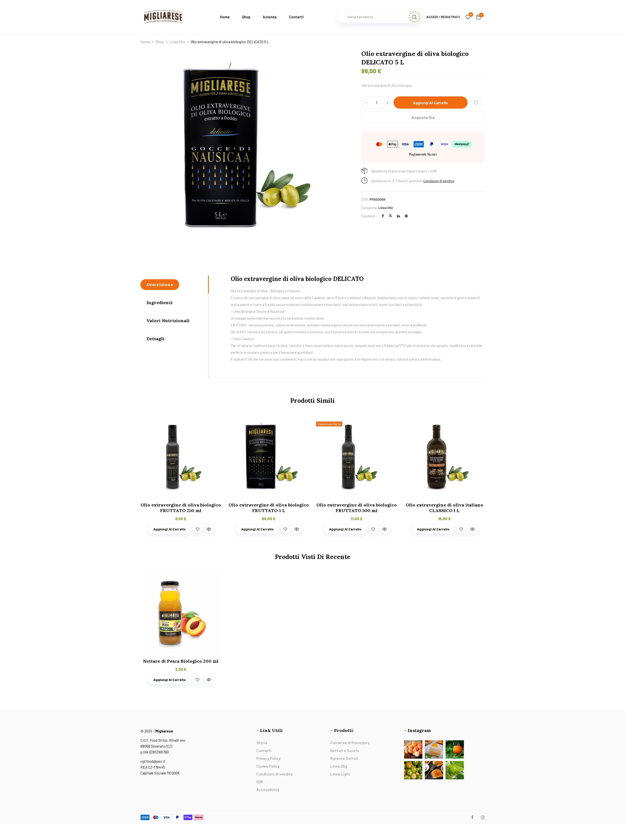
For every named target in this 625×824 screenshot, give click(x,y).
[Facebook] (383, 216)
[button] (478, 17)
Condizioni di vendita (438, 181)
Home (145, 41)
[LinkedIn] (398, 216)
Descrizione (159, 284)
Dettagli (155, 338)
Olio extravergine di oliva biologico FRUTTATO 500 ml (356, 507)
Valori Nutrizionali (168, 320)
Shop (160, 41)
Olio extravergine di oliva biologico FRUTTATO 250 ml (181, 507)
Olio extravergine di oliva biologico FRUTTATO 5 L (269, 507)
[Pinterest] (406, 216)
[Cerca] (414, 16)
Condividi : (369, 216)
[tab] (174, 285)
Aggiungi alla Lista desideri (476, 102)
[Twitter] (390, 216)
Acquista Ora (423, 117)
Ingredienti (159, 302)
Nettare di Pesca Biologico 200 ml (181, 661)
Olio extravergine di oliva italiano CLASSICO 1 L (444, 507)
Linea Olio (177, 41)
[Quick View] (208, 529)
